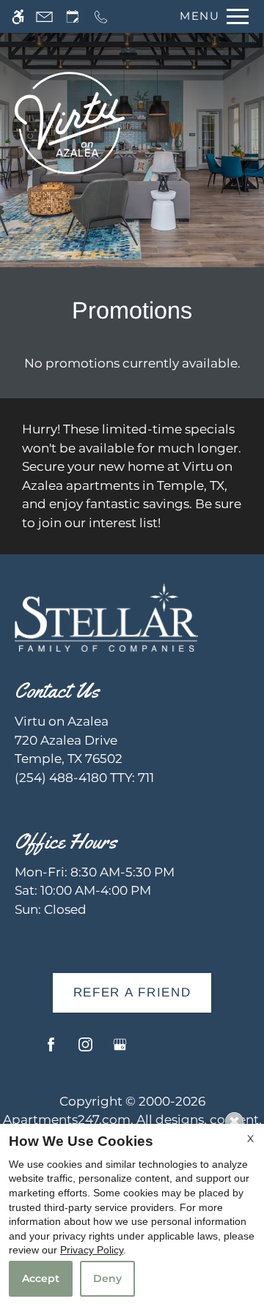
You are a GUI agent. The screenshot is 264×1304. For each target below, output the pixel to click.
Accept (40, 1278)
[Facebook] (51, 1050)
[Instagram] (85, 1050)
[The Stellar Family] (106, 616)
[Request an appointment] (72, 16)
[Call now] (100, 16)
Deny (107, 1278)
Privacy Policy (91, 1250)
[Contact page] (44, 16)
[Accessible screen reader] (18, 16)
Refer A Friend (132, 992)
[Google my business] (120, 1050)
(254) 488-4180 (84, 777)
